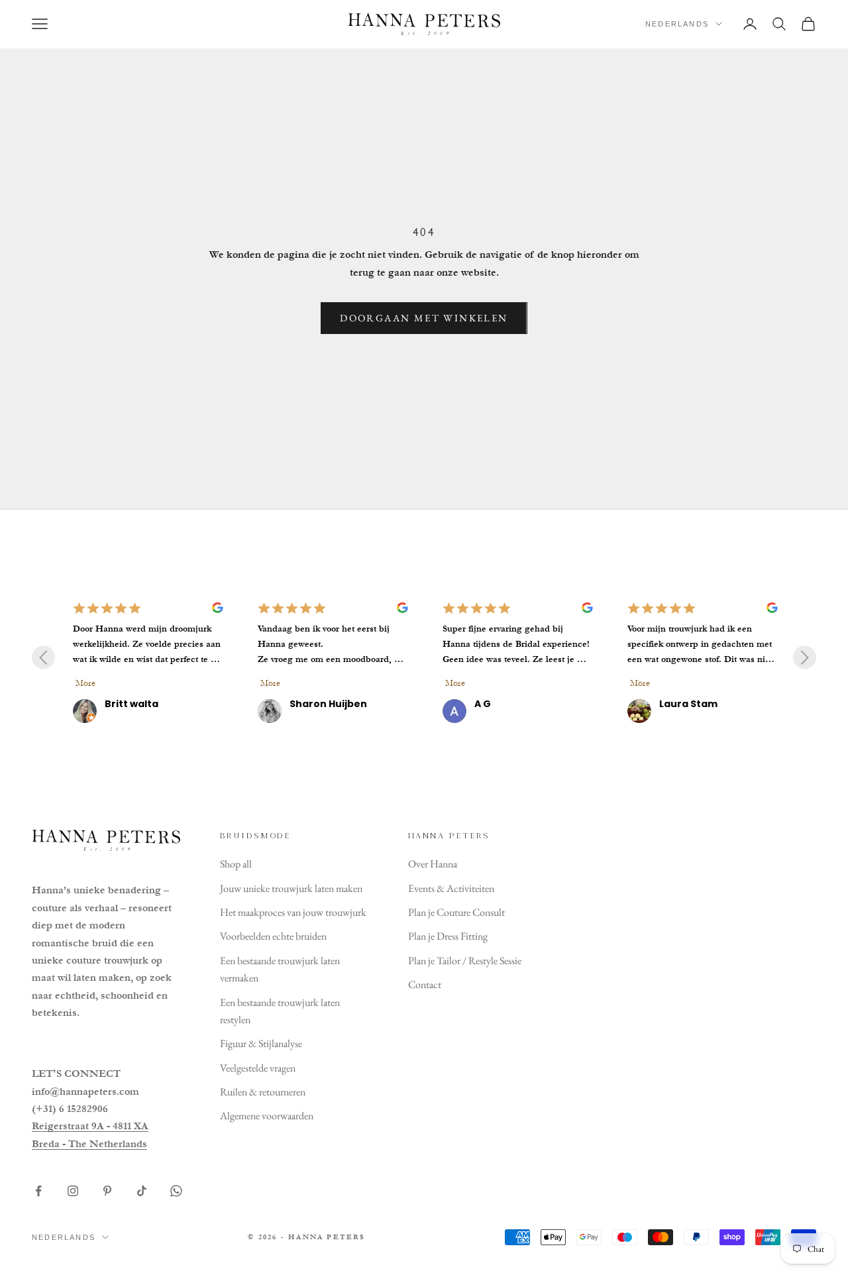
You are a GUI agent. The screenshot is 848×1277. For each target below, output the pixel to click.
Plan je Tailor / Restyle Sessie (464, 961)
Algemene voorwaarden (266, 1116)
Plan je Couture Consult (456, 912)
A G (482, 703)
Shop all (236, 864)
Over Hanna (432, 864)
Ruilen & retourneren (262, 1092)
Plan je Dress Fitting (448, 936)
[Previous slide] (43, 657)
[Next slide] (804, 657)
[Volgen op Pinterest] (107, 1190)
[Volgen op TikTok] (141, 1190)
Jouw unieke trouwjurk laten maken (291, 888)
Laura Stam (688, 703)
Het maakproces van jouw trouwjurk (293, 912)
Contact (424, 984)
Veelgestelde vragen (257, 1068)
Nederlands (677, 24)
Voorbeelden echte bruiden (273, 936)
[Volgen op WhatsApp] (176, 1190)
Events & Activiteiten (451, 888)
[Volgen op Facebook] (38, 1190)
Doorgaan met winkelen (423, 317)
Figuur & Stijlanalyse (261, 1043)
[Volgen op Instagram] (73, 1190)
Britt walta (131, 703)
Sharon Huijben (328, 703)
